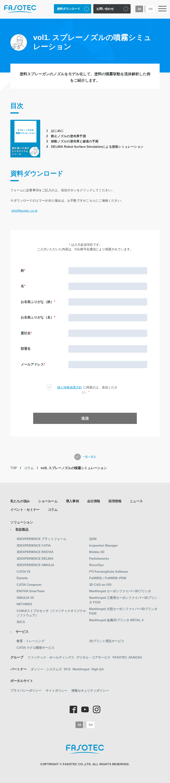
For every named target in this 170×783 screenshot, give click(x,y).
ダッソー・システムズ (46, 669)
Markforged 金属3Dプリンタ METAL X (116, 620)
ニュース (136, 501)
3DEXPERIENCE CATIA (34, 545)
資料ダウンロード (68, 8)
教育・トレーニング (31, 641)
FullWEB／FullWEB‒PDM (107, 578)
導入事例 (72, 501)
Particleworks (99, 558)
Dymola (22, 578)
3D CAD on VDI (100, 584)
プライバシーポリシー (25, 690)
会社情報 (93, 501)
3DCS (21, 622)
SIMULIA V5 (25, 597)
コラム (29, 468)
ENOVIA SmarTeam (31, 591)
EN (151, 9)
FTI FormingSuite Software (108, 571)
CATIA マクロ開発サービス (36, 647)
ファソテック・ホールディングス (51, 657)
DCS (67, 669)
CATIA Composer (29, 584)
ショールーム (48, 501)
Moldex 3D (96, 552)
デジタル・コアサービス (93, 657)
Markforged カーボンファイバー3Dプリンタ (120, 591)
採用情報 (114, 501)
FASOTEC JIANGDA (127, 657)
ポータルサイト (21, 681)
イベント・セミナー (25, 509)
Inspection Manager (103, 545)
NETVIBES (24, 604)
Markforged (81, 669)
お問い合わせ (105, 8)
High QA (97, 669)
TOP (13, 468)
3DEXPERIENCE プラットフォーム (41, 539)
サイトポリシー (56, 690)
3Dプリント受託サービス (106, 641)
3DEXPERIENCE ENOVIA (35, 552)
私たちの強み (20, 501)
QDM (93, 539)
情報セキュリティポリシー (90, 690)
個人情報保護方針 (69, 387)
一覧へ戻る (89, 456)
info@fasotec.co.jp (24, 210)
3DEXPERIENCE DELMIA (35, 558)
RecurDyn (96, 565)
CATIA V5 (23, 571)
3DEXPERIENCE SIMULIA (35, 565)
